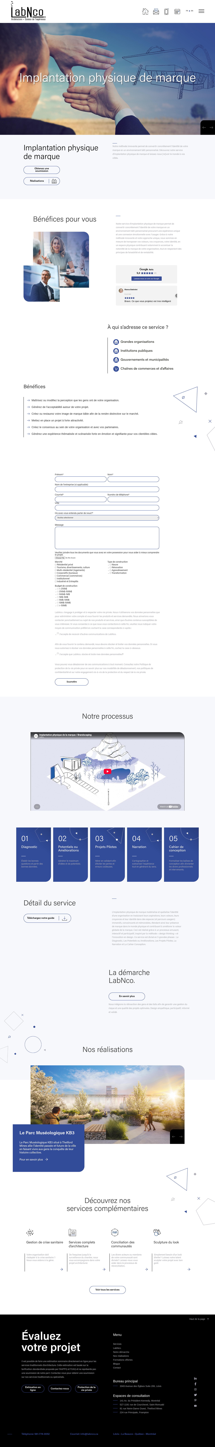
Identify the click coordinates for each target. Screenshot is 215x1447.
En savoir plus (127, 996)
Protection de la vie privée (87, 1389)
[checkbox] (81, 573)
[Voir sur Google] (121, 290)
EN (192, 11)
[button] (201, 12)
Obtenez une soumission (41, 169)
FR (187, 11)
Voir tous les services (107, 1290)
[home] (75, 10)
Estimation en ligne (33, 1389)
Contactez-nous (60, 1389)
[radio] (108, 589)
